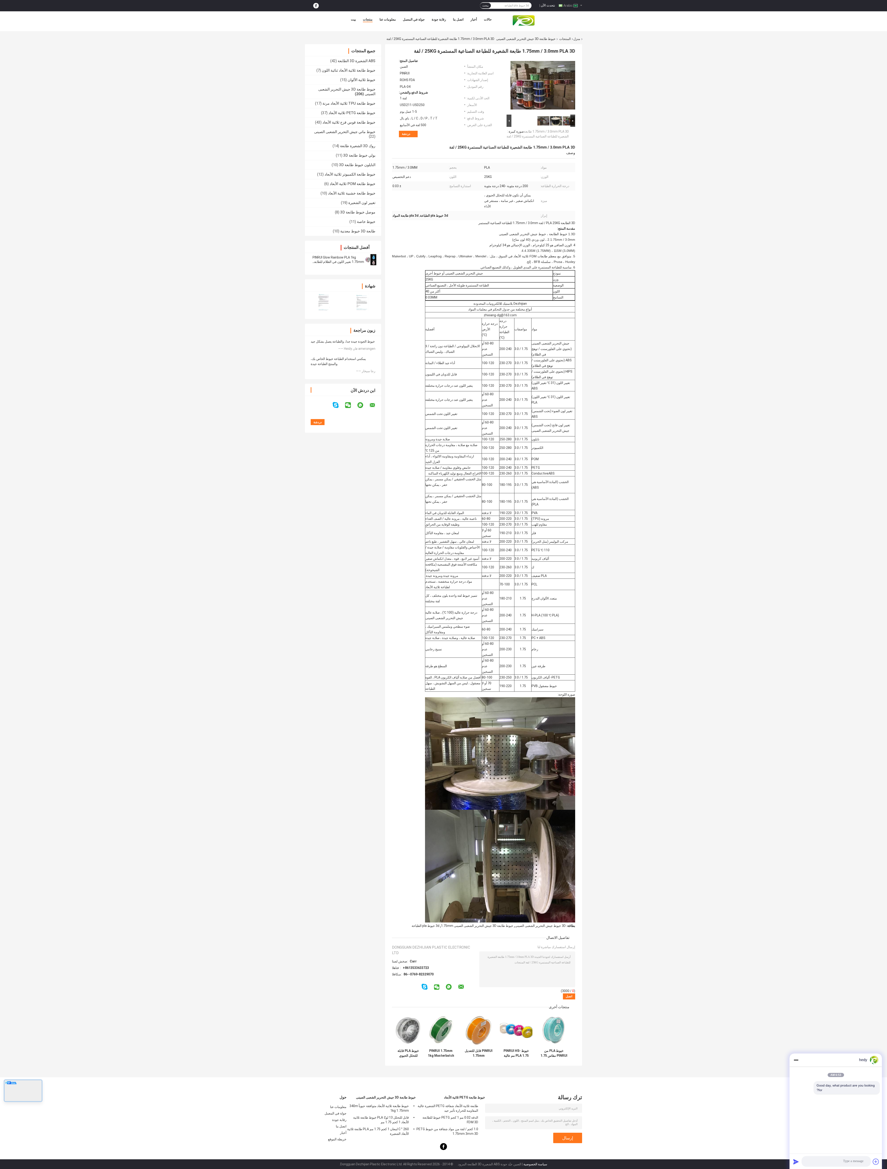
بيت (353, 19)
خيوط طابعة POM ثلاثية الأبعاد (352, 184)
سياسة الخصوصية (535, 1164)
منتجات (368, 19)
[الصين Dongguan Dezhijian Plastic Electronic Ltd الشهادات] (324, 302)
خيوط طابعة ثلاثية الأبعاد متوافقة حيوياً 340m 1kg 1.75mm (379, 1108)
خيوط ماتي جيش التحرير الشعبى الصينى (344, 132)
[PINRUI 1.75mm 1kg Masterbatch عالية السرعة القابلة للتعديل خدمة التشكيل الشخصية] (441, 1030)
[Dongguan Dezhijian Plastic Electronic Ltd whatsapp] (363, 405)
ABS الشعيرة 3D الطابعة (356, 61)
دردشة (406, 134)
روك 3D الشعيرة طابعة (357, 146)
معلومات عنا (388, 19)
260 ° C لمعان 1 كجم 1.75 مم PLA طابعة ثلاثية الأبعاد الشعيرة (378, 1131)
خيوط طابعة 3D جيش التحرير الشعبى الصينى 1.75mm (477, 926)
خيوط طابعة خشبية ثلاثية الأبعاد (351, 193)
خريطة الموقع (337, 1139)
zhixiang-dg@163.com (500, 315)
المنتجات (565, 39)
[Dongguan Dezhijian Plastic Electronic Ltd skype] (338, 405)
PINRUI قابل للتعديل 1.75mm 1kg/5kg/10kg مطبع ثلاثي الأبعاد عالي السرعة (478, 1053)
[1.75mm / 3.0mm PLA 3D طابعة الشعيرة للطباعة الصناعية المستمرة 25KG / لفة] (542, 86)
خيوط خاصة (366, 221)
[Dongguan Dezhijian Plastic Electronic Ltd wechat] (351, 405)
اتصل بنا (458, 19)
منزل (576, 39)
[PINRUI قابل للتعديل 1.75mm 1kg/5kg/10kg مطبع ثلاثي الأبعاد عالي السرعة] (478, 1030)
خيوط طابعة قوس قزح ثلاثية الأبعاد (348, 122)
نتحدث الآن (548, 5)
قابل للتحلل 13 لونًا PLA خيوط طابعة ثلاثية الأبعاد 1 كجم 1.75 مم (381, 1120)
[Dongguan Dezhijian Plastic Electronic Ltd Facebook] (316, 6)
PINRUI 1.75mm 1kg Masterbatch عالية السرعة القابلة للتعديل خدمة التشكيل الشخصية (441, 1053)
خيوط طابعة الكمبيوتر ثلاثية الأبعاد (350, 174)
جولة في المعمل (414, 19)
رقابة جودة (439, 19)
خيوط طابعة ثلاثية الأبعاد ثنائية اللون (348, 70)
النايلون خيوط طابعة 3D (357, 165)
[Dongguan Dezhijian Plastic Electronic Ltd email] (375, 405)
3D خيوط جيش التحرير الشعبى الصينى (540, 926)
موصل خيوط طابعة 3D (357, 212)
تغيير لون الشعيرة (361, 203)
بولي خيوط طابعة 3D (359, 155)
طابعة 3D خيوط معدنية (357, 231)
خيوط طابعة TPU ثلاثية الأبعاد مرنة (348, 103)
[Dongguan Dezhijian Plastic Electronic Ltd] (524, 20)
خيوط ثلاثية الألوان (361, 80)
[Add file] (876, 1162)
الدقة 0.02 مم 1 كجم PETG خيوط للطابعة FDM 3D (450, 1120)
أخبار (474, 19)
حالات (488, 19)
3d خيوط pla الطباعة (425, 926)
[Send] (796, 1162)
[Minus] (796, 1060)
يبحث (485, 5)
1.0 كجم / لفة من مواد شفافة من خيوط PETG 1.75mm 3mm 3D (447, 1131)
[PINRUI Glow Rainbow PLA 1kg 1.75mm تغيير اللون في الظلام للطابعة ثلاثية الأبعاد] (371, 259)
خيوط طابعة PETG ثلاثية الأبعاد (351, 113)
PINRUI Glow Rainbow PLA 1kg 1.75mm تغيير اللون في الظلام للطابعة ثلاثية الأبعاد (338, 262)
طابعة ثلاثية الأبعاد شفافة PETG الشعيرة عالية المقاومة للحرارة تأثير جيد (448, 1108)
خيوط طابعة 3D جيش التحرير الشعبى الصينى (526, 39)
